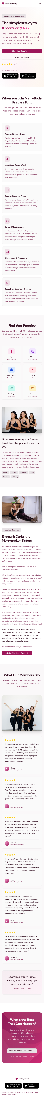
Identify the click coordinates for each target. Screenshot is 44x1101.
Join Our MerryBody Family (15, 653)
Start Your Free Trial (20, 51)
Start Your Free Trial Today (20, 1050)
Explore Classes (22, 57)
